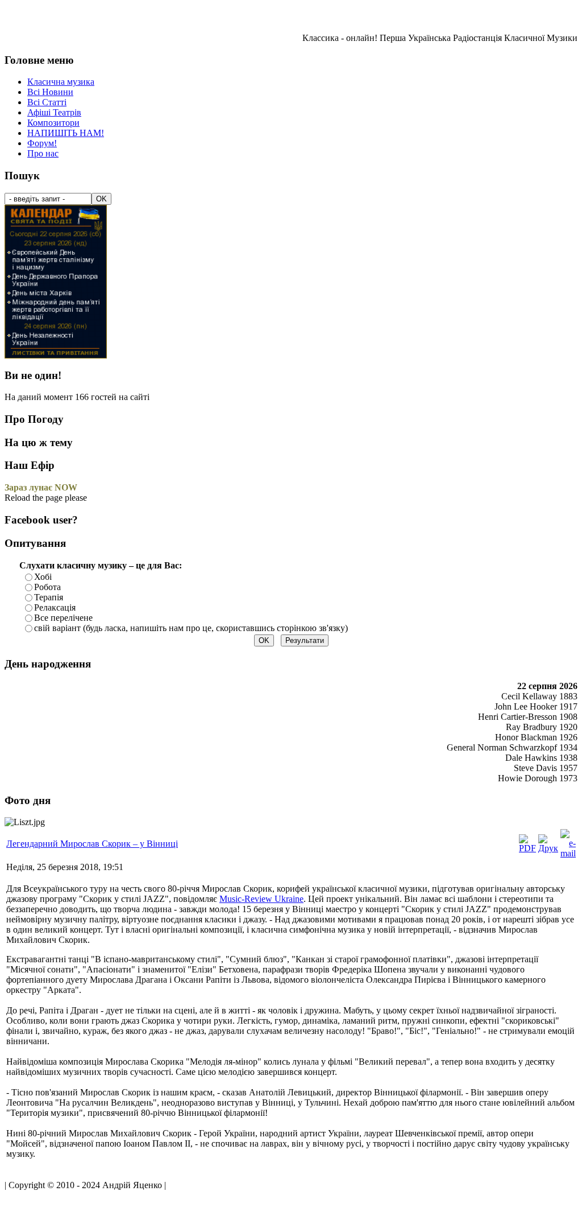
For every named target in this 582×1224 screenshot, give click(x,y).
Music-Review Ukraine (261, 899)
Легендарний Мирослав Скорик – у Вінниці (92, 843)
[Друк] (548, 848)
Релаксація (55, 607)
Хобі (43, 577)
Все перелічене (63, 618)
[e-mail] (568, 853)
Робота (47, 587)
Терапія (48, 597)
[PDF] (527, 848)
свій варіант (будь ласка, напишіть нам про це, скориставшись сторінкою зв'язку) (191, 628)
